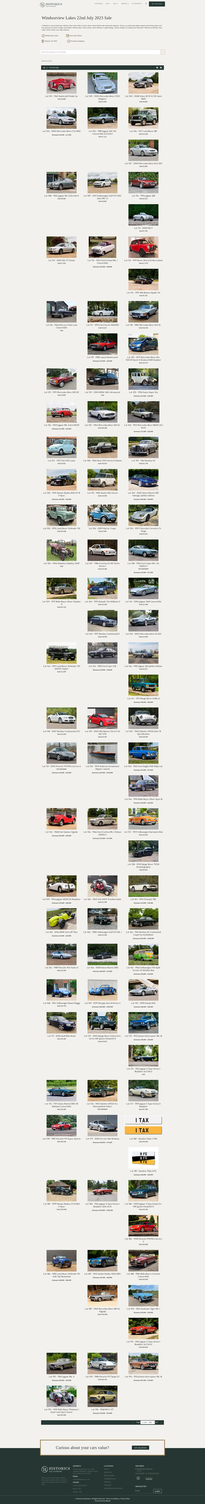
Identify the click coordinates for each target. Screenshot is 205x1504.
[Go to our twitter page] (48, 1491)
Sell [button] (115, 4)
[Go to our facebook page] (44, 1491)
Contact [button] (124, 4)
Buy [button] (107, 4)
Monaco (107, 1482)
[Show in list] (158, 67)
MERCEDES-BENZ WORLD (113, 1488)
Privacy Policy (125, 1499)
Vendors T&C (77, 1492)
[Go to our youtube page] (53, 1491)
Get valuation (157, 4)
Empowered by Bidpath (103, 1501)
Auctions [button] (98, 4)
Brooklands (109, 1475)
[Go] (163, 52)
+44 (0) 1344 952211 (80, 1485)
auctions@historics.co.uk (81, 1479)
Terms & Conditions (112, 1499)
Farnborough (110, 1479)
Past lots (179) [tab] (47, 61)
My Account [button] (136, 4)
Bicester (107, 1472)
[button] (146, 4)
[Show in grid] (161, 67)
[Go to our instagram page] (57, 1491)
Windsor (107, 1485)
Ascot (106, 1469)
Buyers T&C (77, 1489)
